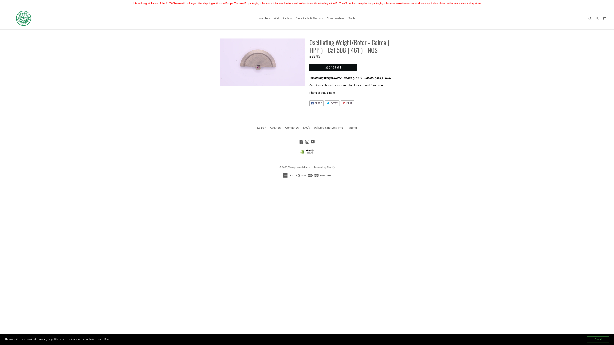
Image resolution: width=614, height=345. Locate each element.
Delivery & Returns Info (328, 127)
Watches (264, 18)
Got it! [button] (598, 339)
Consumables (336, 18)
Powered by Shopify (324, 167)
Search (261, 127)
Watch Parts (283, 18)
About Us (275, 127)
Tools (351, 18)
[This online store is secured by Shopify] (307, 154)
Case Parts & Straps (310, 18)
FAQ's (306, 127)
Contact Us (292, 127)
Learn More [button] (103, 339)
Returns (352, 127)
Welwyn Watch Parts (299, 167)
